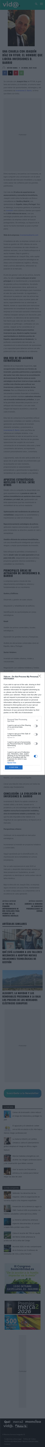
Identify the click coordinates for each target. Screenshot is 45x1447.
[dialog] (22, 723)
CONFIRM (13, 767)
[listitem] (22, 720)
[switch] (36, 726)
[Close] (40, 677)
